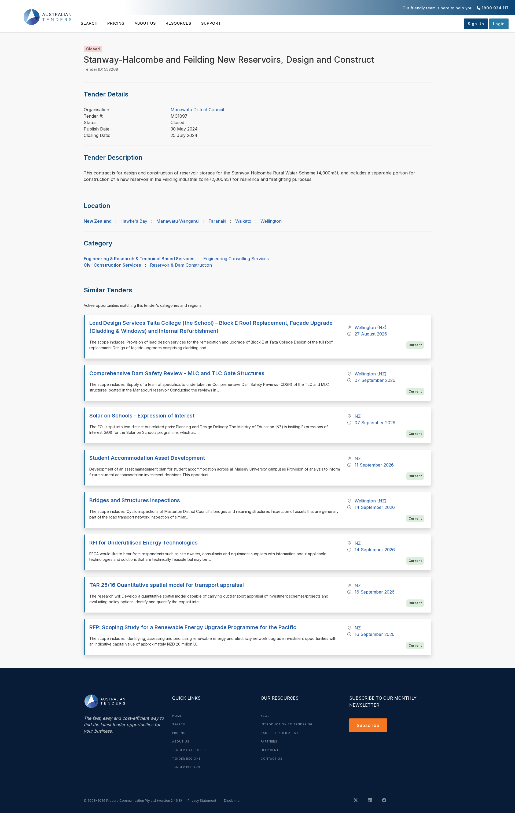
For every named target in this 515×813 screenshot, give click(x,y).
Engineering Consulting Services (236, 258)
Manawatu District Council (197, 109)
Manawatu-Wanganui (177, 221)
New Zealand (98, 221)
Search (89, 23)
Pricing (116, 23)
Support (211, 23)
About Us (145, 23)
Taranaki (217, 221)
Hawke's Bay (133, 221)
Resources (178, 23)
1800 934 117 (495, 8)
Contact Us (271, 758)
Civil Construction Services (112, 265)
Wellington (271, 221)
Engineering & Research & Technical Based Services (139, 258)
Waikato (243, 221)
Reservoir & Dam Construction (181, 265)
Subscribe (368, 725)
